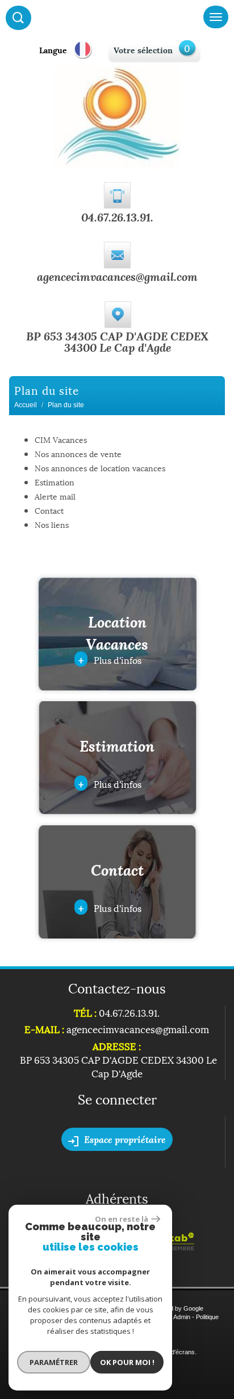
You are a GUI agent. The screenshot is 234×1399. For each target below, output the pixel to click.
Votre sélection (143, 50)
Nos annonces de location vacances (100, 468)
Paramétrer (54, 1362)
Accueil (25, 405)
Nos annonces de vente (78, 453)
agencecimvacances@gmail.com (117, 276)
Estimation (54, 482)
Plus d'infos (109, 659)
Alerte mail (55, 496)
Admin (181, 1316)
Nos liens (52, 524)
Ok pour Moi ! (127, 1362)
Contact (49, 510)
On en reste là (121, 1219)
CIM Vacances (61, 439)
